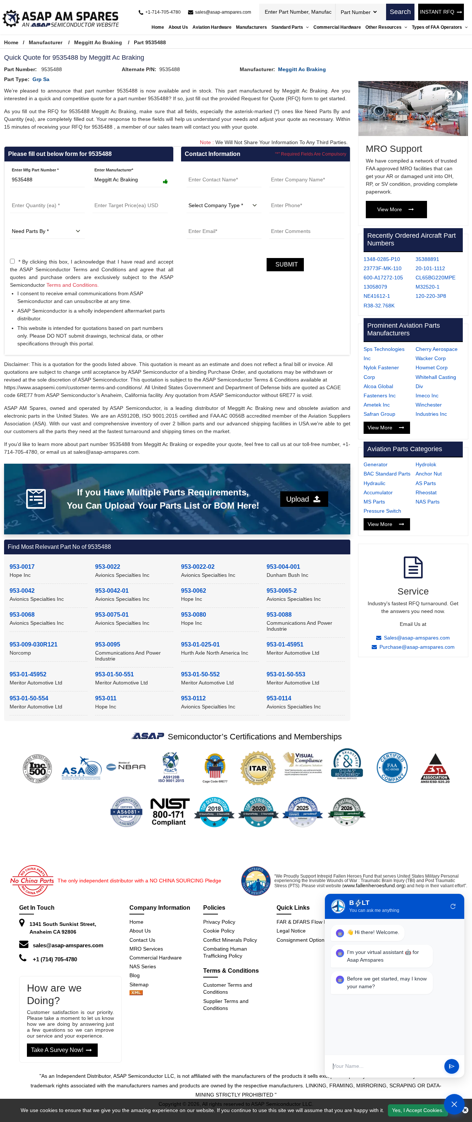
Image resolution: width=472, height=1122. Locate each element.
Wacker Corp (431, 358)
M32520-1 (428, 287)
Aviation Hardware (212, 27)
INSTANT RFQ (437, 12)
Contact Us (142, 940)
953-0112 (193, 698)
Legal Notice (291, 931)
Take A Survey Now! (57, 1050)
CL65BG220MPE (435, 277)
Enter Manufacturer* (113, 170)
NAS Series (142, 966)
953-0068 (22, 614)
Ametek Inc (377, 405)
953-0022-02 (198, 567)
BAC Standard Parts (387, 474)
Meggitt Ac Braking (98, 42)
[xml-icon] (136, 993)
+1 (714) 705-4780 (55, 959)
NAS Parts (428, 502)
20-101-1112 (430, 268)
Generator (376, 464)
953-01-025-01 (200, 644)
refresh (453, 906)
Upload (299, 499)
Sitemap (142, 984)
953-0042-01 (112, 591)
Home (158, 27)
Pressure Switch (382, 511)
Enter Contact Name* (207, 170)
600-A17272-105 (383, 277)
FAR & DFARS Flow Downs (308, 922)
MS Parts (374, 502)
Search (400, 11)
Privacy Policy (219, 922)
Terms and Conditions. (72, 285)
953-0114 (279, 698)
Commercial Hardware (337, 27)
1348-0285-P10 (382, 259)
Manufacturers (251, 27)
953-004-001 (283, 567)
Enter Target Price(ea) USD (118, 196)
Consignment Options (302, 940)
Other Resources (384, 27)
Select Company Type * (209, 196)
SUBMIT (285, 264)
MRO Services (146, 949)
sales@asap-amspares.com (68, 945)
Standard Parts (287, 27)
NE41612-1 (377, 296)
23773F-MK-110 (383, 268)
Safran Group (379, 414)
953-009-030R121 (34, 644)
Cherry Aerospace (437, 349)
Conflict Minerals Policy (230, 940)
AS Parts (426, 483)
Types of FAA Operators (437, 27)
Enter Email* (198, 221)
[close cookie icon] (465, 1110)
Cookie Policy (219, 931)
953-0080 (193, 614)
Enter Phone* (282, 196)
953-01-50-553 (286, 674)
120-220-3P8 (431, 296)
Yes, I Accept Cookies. (418, 1110)
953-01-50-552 (200, 674)
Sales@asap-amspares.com (417, 638)
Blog (134, 975)
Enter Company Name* (291, 170)
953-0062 (193, 591)
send (451, 1066)
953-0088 (279, 614)
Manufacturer (45, 42)
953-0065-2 (282, 591)
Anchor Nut (429, 474)
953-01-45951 (285, 644)
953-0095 (107, 644)
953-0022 (107, 567)
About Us (178, 27)
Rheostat (426, 492)
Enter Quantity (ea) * (29, 196)
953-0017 (22, 567)
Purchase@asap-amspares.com (417, 647)
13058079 (375, 287)
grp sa (40, 79)
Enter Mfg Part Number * (35, 170)
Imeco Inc (427, 395)
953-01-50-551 (114, 674)
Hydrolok (426, 464)
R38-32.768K (379, 306)
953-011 (106, 698)
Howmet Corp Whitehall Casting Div (436, 377)
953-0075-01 (112, 614)
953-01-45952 (28, 674)
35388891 (427, 259)
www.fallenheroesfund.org (374, 885)
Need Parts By (23, 221)
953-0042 (22, 591)
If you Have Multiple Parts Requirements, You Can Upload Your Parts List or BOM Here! (163, 499)
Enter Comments (285, 221)
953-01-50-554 (29, 698)
